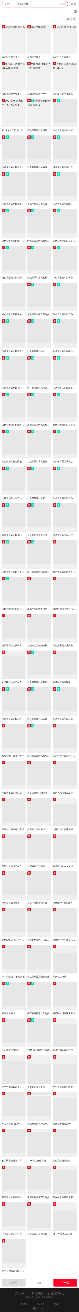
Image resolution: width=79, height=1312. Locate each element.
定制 (73, 4)
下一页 (65, 1282)
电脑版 (56, 1304)
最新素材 (40, 1304)
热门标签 (24, 1304)
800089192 (42, 1308)
